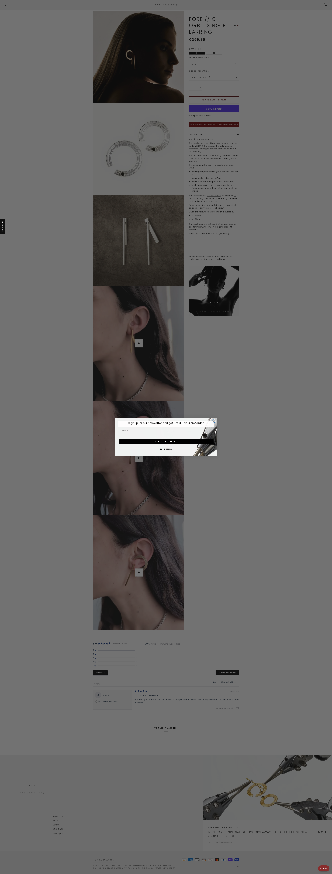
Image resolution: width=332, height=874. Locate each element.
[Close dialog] (213, 421)
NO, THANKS (166, 449)
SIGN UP (166, 441)
